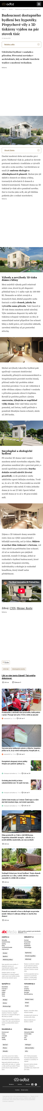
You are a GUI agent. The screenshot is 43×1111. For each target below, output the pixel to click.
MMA (3, 994)
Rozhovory (27, 944)
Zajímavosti (5, 949)
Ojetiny (4, 944)
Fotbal (3, 990)
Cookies (17, 1090)
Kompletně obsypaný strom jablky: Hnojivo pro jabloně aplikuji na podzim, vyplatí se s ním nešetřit (15, 762)
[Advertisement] (21, 90)
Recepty (26, 992)
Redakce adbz (9, 44)
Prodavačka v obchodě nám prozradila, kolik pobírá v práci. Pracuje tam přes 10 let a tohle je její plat (21, 713)
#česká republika (30, 956)
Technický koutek (7, 947)
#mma (5, 1003)
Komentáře (27, 942)
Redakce (11, 1084)
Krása (3, 1034)
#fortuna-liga (6, 1006)
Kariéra (20, 1084)
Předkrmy (27, 990)
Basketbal (5, 987)
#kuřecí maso (29, 999)
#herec (5, 1048)
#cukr (27, 1006)
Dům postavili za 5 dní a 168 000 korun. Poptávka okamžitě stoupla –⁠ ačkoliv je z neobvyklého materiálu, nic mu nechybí (18, 837)
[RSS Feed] (36, 1084)
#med (27, 1002)
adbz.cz (4, 9)
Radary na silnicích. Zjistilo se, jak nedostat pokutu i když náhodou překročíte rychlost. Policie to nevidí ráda (31, 967)
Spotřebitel (27, 945)
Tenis (3, 996)
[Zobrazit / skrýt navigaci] (39, 4)
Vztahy (4, 1039)
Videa (25, 1036)
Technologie (27, 947)
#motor (5, 953)
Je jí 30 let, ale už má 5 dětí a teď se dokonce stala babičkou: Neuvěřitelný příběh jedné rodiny (11, 1057)
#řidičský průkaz (8, 959)
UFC (25, 1037)
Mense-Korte (24, 608)
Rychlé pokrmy (28, 994)
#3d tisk (5, 669)
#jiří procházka (29, 1048)
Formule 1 (5, 988)
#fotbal (5, 1000)
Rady (3, 945)
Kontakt (28, 1084)
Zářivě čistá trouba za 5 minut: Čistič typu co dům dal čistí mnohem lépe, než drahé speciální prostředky (20, 801)
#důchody (28, 959)
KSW (25, 1039)
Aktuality (4, 940)
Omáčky (26, 988)
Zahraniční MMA (29, 1032)
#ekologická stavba (18, 669)
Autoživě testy (6, 942)
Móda (3, 1037)
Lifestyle (4, 1036)
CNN (13, 608)
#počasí (5, 1044)
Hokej (3, 992)
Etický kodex (24, 1090)
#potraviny (28, 952)
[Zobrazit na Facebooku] (32, 1084)
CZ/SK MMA (27, 1034)
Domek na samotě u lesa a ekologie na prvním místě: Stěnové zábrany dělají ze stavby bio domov (20, 913)
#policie (5, 956)
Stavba (11, 9)
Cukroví (26, 987)
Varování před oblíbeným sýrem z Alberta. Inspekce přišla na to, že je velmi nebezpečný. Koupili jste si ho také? (21, 749)
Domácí (26, 940)
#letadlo (5, 1051)
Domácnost (5, 1032)
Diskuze (17, 682)
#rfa (26, 1051)
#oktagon (28, 1044)
